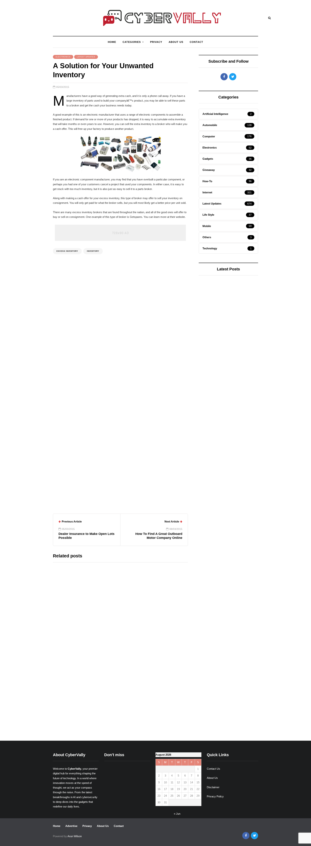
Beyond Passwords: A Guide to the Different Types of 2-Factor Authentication (152, 716)
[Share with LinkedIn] (35, 240)
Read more (128, 630)
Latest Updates (86, 57)
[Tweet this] (35, 231)
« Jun (177, 813)
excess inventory (67, 251)
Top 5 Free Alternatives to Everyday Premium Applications (227, 443)
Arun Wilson (68, 488)
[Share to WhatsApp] (35, 249)
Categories (132, 42)
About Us (176, 42)
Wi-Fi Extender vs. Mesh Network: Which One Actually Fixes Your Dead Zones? (150, 599)
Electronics (63, 57)
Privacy (156, 42)
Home (112, 42)
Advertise (71, 825)
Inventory (93, 251)
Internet (210, 332)
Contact (196, 42)
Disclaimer (213, 787)
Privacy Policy (215, 796)
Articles (97, 488)
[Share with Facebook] (35, 222)
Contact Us (213, 768)
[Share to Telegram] (35, 258)
